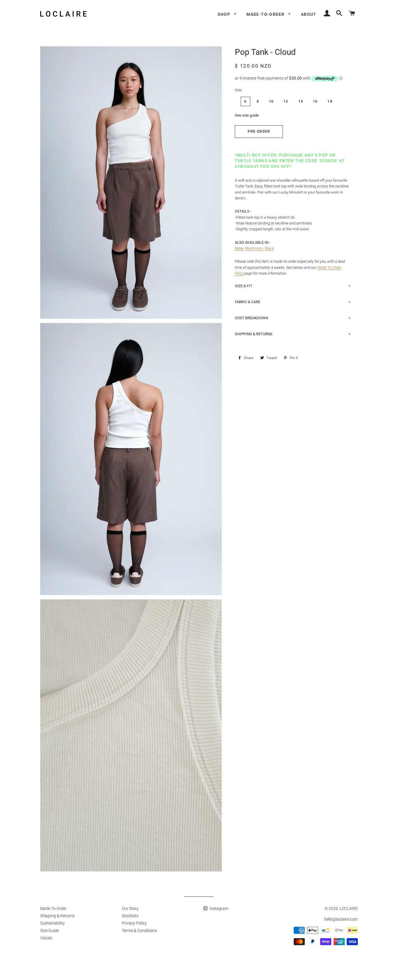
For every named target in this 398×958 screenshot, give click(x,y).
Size (238, 90)
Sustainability (52, 923)
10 (271, 101)
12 (285, 101)
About (308, 14)
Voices (46, 938)
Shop (224, 14)
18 (329, 101)
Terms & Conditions (139, 930)
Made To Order (53, 908)
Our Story (130, 908)
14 (300, 101)
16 (315, 101)
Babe (239, 248)
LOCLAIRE (349, 908)
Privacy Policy (134, 923)
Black (269, 248)
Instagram (218, 908)
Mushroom (254, 248)
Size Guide (49, 930)
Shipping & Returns (57, 915)
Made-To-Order (266, 14)
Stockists (130, 915)
